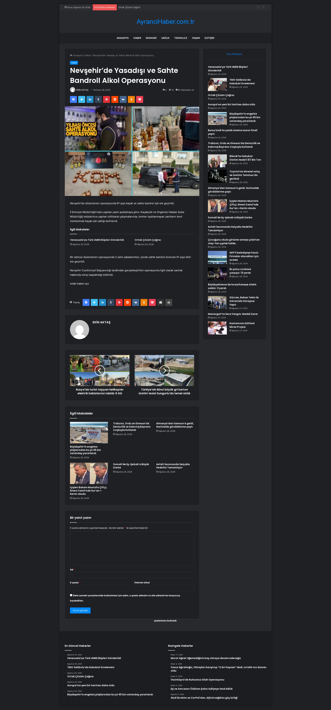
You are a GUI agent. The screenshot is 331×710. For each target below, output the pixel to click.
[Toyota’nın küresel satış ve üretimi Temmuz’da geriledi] (217, 176)
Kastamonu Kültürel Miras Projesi (242, 325)
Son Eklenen (234, 54)
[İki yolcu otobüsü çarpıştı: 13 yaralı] (217, 273)
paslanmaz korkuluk (165, 620)
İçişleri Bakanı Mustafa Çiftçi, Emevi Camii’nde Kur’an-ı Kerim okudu (88, 491)
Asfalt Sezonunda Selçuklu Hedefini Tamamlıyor (173, 466)
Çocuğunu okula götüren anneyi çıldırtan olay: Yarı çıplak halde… (234, 241)
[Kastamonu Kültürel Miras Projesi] (217, 328)
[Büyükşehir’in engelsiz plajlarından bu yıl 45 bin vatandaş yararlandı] (89, 432)
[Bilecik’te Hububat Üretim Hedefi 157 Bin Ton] (217, 160)
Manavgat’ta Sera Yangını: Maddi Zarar (233, 314)
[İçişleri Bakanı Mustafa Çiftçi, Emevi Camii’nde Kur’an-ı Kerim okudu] (89, 473)
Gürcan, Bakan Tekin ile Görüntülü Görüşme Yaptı (244, 301)
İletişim (209, 38)
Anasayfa (123, 38)
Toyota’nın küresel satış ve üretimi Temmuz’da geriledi (244, 175)
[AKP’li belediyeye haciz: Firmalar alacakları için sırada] (217, 257)
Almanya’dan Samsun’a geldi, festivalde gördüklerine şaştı (175, 425)
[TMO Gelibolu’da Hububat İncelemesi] (217, 84)
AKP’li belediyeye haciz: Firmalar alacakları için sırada (244, 256)
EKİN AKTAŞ (82, 90)
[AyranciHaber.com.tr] (165, 21)
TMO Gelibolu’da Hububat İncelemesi (242, 81)
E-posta (75, 582)
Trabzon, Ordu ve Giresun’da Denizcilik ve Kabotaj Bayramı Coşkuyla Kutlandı (132, 427)
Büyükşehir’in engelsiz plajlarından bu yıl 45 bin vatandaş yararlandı (85, 450)
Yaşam (196, 38)
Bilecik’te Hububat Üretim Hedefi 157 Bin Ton (245, 157)
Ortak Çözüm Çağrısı (129, 7)
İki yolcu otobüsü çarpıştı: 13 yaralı (240, 271)
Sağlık (165, 38)
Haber (137, 38)
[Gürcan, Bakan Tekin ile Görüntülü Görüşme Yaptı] (217, 302)
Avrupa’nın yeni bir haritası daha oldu (231, 104)
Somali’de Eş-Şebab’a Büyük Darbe (131, 466)
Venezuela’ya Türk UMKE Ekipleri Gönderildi (97, 240)
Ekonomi (151, 38)
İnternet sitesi (142, 582)
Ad (72, 569)
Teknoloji (180, 38)
